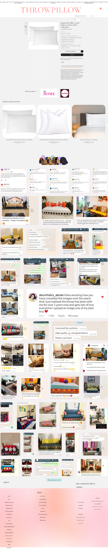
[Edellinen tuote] (1, 121)
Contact (79, 487)
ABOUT (6, 482)
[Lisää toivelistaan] (82, 51)
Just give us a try (54, 480)
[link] (73, 66)
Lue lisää (62, 62)
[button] (101, 8)
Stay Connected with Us (85, 483)
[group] (54, 124)
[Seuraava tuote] (107, 121)
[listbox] (77, 19)
